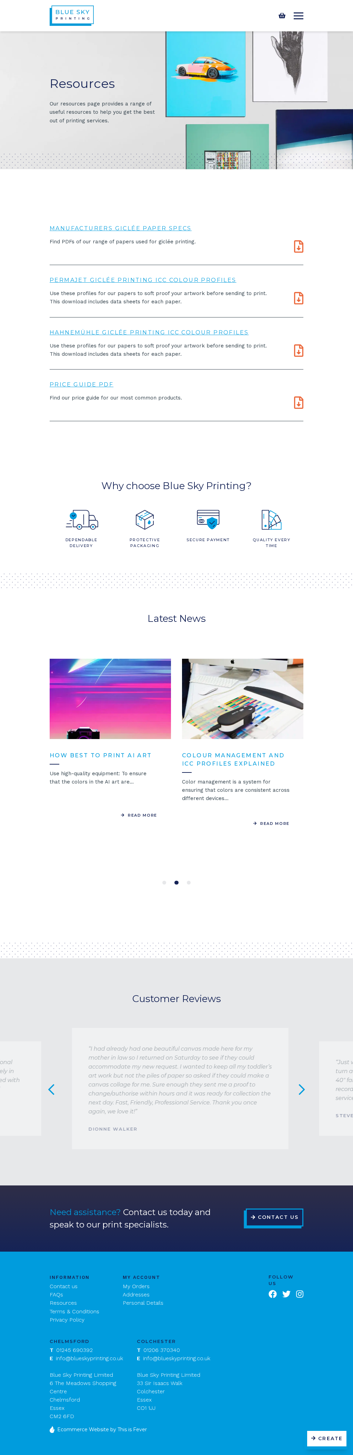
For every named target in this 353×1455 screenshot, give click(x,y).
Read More (142, 815)
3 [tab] (189, 883)
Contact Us (278, 1217)
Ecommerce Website (83, 1429)
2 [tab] (176, 883)
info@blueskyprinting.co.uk (86, 1358)
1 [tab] (164, 883)
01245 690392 (71, 1350)
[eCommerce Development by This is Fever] (53, 1429)
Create (330, 1438)
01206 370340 (158, 1350)
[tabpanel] (110, 738)
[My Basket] (282, 15)
